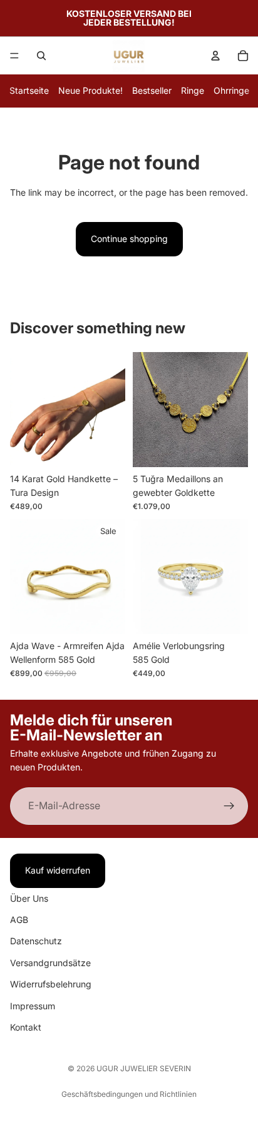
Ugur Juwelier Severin (143, 1068)
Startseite (29, 90)
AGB (19, 919)
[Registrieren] (229, 806)
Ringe (192, 90)
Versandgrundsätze (50, 962)
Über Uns (29, 897)
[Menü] (14, 55)
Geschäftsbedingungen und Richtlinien (129, 1094)
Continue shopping (129, 238)
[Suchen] (41, 55)
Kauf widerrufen (57, 870)
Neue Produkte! (90, 90)
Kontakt (25, 1027)
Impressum (32, 1005)
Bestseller (152, 90)
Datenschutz (36, 941)
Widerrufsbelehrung (50, 984)
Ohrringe (231, 90)
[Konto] (215, 55)
